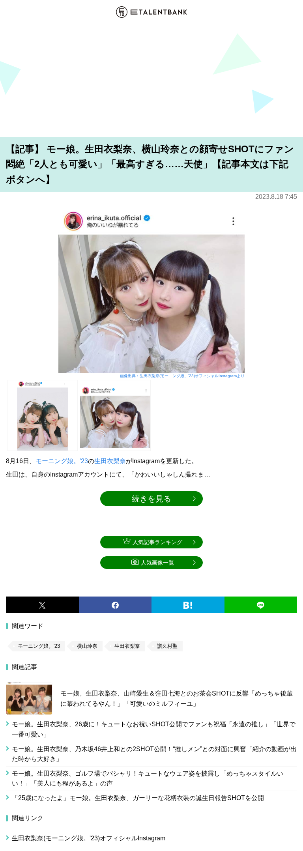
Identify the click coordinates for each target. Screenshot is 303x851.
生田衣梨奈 (110, 461)
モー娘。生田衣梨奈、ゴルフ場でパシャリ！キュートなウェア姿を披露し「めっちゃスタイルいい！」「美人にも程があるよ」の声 (147, 778)
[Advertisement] (151, 78)
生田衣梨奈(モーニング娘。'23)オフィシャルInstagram (88, 838)
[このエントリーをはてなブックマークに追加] (188, 605)
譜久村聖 (167, 646)
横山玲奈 (87, 646)
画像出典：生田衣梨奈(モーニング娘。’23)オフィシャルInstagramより (182, 376)
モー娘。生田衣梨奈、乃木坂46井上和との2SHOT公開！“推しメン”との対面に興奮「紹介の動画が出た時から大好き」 (154, 754)
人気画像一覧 (157, 562)
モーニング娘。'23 (62, 461)
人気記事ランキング (157, 542)
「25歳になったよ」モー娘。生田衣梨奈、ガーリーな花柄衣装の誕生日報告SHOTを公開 (138, 798)
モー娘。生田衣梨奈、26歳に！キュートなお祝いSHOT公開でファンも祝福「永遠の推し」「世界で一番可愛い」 (154, 729)
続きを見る (151, 498)
